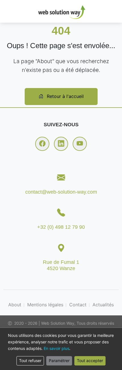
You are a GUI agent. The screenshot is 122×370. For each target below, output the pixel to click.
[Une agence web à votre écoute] (61, 11)
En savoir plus (56, 348)
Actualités (103, 304)
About (14, 304)
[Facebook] (42, 144)
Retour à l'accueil (64, 96)
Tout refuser (30, 360)
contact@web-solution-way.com (61, 192)
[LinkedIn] (61, 144)
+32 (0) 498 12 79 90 (61, 227)
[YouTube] (80, 144)
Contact (78, 304)
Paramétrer (59, 360)
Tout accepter (90, 360)
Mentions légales (45, 304)
